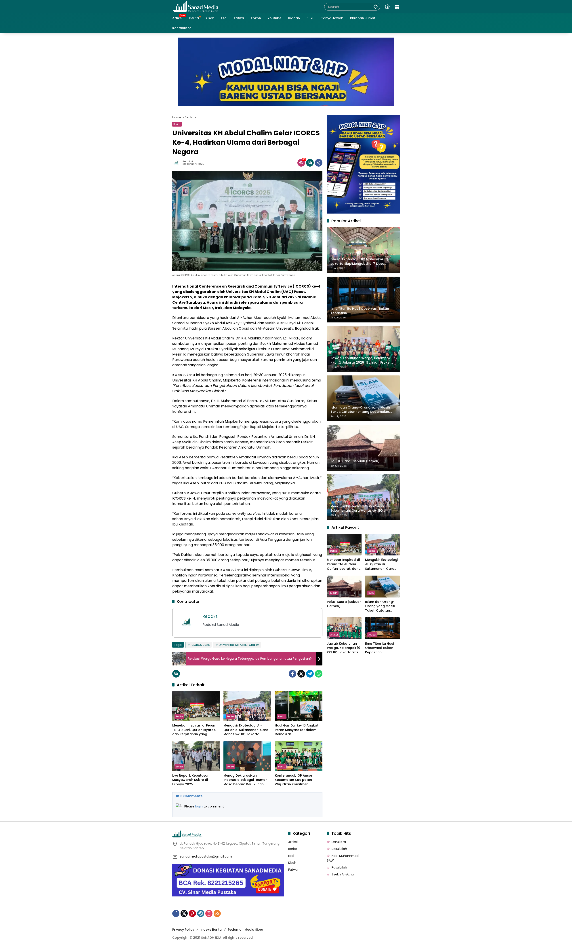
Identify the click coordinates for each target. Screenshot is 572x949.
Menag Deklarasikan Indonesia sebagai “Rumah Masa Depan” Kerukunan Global (245, 780)
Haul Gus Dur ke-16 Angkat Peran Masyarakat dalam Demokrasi (296, 729)
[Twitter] (301, 674)
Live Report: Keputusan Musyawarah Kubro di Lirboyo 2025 (190, 779)
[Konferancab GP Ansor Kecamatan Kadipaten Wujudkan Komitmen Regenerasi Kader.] (298, 756)
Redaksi (188, 161)
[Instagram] (208, 913)
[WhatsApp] (318, 674)
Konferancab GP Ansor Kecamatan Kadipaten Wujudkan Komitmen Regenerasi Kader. (293, 780)
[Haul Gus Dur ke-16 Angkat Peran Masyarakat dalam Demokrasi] (298, 706)
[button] (375, 6)
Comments (191, 796)
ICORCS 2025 (200, 645)
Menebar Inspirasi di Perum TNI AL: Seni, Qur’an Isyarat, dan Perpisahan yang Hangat (194, 730)
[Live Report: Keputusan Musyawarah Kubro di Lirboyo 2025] (196, 756)
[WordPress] (200, 913)
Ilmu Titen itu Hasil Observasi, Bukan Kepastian (380, 648)
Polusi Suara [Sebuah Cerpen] (344, 604)
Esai (291, 856)
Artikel (334, 634)
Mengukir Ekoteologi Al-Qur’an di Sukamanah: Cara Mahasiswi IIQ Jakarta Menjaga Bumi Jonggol (245, 730)
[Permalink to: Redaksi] (177, 163)
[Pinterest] (192, 913)
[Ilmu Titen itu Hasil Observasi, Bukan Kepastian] (382, 628)
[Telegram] (310, 674)
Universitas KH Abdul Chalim (239, 645)
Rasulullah (339, 849)
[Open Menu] (397, 6)
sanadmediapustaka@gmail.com (206, 856)
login (199, 806)
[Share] (318, 163)
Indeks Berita (211, 929)
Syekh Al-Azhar (343, 874)
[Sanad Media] (195, 6)
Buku (371, 593)
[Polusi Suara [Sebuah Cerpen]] (344, 586)
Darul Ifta (339, 842)
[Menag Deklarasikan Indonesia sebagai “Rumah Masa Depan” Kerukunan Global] (247, 756)
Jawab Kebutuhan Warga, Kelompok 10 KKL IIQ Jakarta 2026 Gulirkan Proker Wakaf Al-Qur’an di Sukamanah (343, 648)
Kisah (333, 593)
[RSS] (217, 913)
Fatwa (293, 869)
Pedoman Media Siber (245, 929)
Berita (177, 124)
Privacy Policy (183, 929)
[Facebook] (292, 674)
